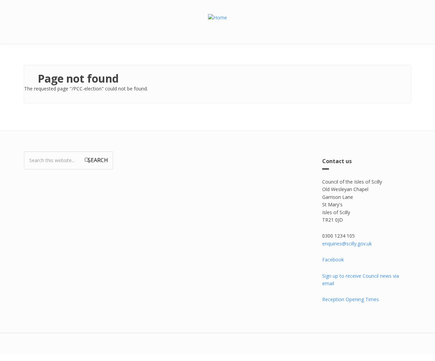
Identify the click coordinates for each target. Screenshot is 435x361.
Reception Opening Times (350, 299)
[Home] (217, 17)
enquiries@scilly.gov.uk (347, 243)
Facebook (333, 259)
